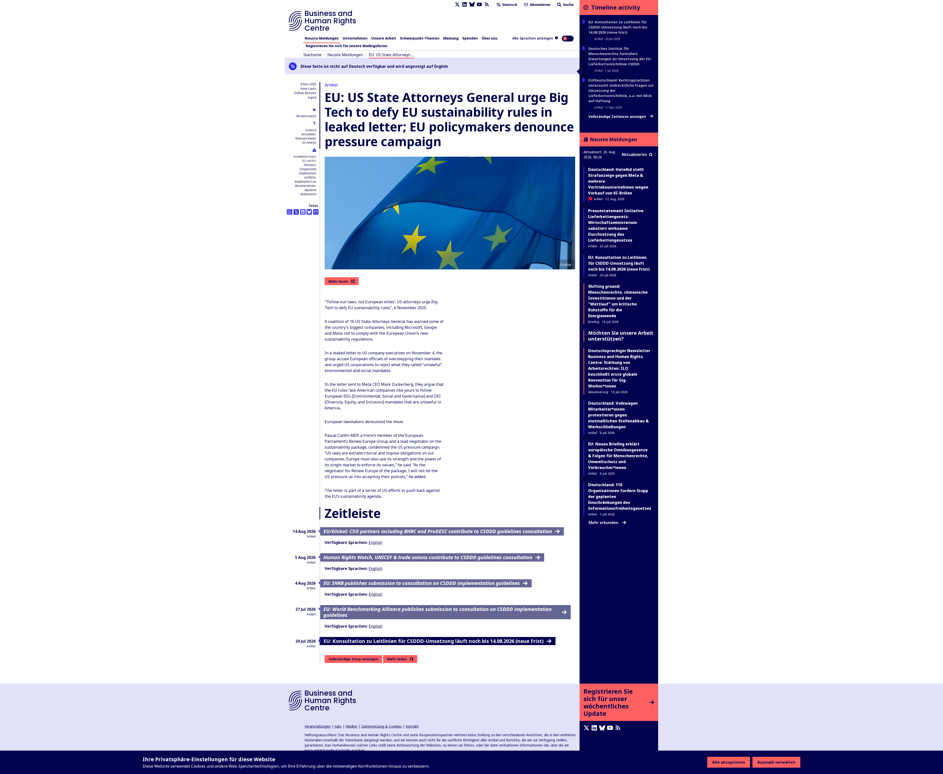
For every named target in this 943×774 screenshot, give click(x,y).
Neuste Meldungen (322, 38)
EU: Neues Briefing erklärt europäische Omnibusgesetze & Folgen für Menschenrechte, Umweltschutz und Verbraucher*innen (618, 455)
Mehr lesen (338, 281)
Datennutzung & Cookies (381, 726)
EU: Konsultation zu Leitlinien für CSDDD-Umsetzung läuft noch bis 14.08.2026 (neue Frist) (617, 27)
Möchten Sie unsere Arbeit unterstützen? (620, 336)
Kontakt (412, 726)
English (375, 542)
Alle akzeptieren (728, 762)
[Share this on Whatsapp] (289, 212)
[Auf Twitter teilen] (296, 212)
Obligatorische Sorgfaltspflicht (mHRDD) (307, 173)
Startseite (312, 54)
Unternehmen (355, 38)
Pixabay (565, 264)
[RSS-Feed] (487, 4)
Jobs (338, 726)
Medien (351, 726)
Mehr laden (397, 659)
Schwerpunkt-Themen (419, 38)
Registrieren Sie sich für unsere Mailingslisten (346, 45)
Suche (568, 4)
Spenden (470, 38)
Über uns (490, 38)
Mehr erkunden (603, 522)
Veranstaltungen (318, 726)
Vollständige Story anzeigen (353, 659)
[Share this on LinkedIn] (302, 212)
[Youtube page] (479, 4)
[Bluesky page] (472, 4)
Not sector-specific (306, 116)
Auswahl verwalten (776, 762)
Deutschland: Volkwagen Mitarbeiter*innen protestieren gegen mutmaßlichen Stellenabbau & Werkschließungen (618, 415)
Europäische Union (304, 156)
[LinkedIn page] (465, 4)
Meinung (450, 38)
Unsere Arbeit (383, 38)
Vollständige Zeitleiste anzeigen (617, 116)
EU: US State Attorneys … (391, 54)
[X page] (457, 4)
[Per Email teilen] (316, 212)
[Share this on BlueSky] (309, 212)
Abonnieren (539, 4)
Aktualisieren (634, 154)
